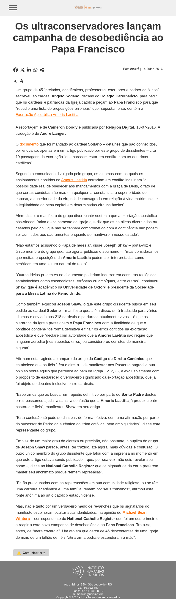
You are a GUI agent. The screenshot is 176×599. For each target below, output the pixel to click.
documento (29, 144)
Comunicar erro (31, 553)
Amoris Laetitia (74, 180)
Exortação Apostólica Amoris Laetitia (47, 115)
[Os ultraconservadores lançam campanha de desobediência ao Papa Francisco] (42, 69)
